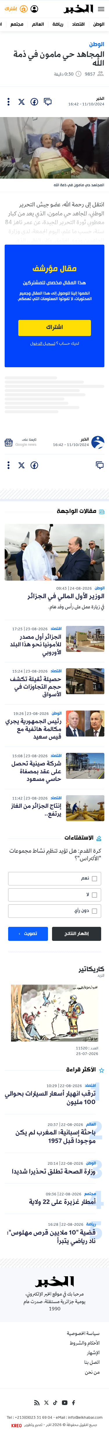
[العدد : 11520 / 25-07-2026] (54, 1013)
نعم (85, 878)
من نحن (92, 1373)
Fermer (101, 9)
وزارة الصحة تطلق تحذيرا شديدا (54, 1171)
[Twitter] (46, 1402)
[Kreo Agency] (17, 1425)
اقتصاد (78, 24)
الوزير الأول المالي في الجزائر (65, 596)
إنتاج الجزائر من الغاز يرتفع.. (36, 810)
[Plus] (8, 102)
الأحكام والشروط (85, 1343)
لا (87, 895)
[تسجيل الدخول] (34, 9)
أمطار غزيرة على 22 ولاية (62, 1202)
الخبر (100, 98)
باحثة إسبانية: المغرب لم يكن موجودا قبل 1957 (55, 1137)
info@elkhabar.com (85, 1418)
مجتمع (16, 24)
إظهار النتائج (77, 934)
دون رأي (81, 911)
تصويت (30, 934)
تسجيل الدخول (42, 344)
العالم (38, 24)
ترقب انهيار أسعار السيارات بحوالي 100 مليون (50, 1098)
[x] (21, 102)
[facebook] (34, 102)
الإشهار (93, 1353)
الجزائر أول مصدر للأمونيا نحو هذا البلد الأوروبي (35, 645)
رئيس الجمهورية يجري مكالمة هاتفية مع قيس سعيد (33, 729)
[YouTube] (64, 1402)
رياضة (58, 24)
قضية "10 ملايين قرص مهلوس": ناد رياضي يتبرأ (51, 1237)
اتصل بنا (92, 1363)
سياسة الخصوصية (83, 1334)
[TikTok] (55, 1402)
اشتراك (54, 327)
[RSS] (37, 1402)
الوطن (98, 24)
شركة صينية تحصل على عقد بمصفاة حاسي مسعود (36, 772)
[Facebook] (73, 1402)
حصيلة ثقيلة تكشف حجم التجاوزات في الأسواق (35, 687)
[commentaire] (47, 102)
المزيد (100, 976)
